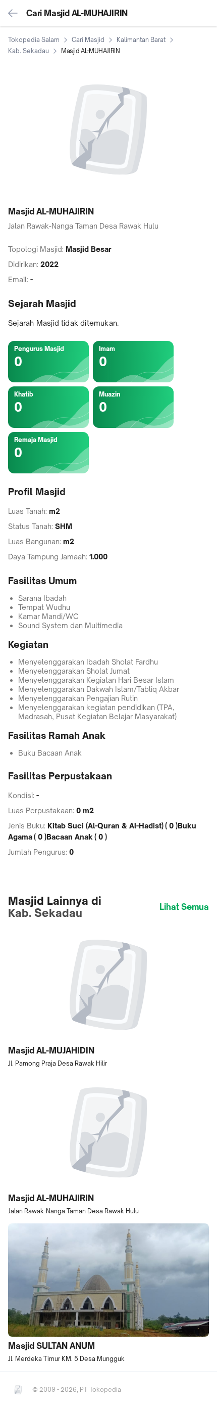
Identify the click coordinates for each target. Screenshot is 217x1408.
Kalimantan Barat (141, 39)
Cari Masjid (88, 39)
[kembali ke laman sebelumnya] (13, 13)
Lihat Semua (184, 907)
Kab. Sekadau (28, 51)
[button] (108, 998)
